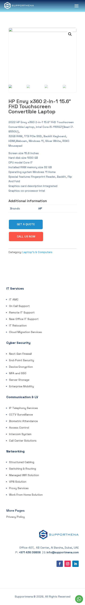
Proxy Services (19, 488)
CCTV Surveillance (21, 414)
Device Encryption (21, 367)
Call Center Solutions (23, 440)
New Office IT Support (24, 319)
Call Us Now (26, 236)
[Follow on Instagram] (67, 564)
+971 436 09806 (30, 552)
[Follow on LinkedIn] (75, 564)
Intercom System (20, 434)
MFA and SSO (17, 373)
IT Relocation (18, 325)
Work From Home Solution (26, 494)
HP (40, 208)
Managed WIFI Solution (24, 475)
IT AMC (13, 299)
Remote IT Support (22, 312)
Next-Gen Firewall (20, 353)
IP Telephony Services (23, 408)
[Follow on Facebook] (60, 564)
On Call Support (19, 306)
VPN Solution (17, 481)
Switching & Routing (22, 468)
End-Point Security (21, 360)
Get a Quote (26, 224)
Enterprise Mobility (21, 386)
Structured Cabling (21, 462)
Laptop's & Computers (37, 252)
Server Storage (19, 380)
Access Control (19, 427)
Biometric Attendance (23, 421)
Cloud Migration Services (25, 332)
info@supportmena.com (63, 552)
